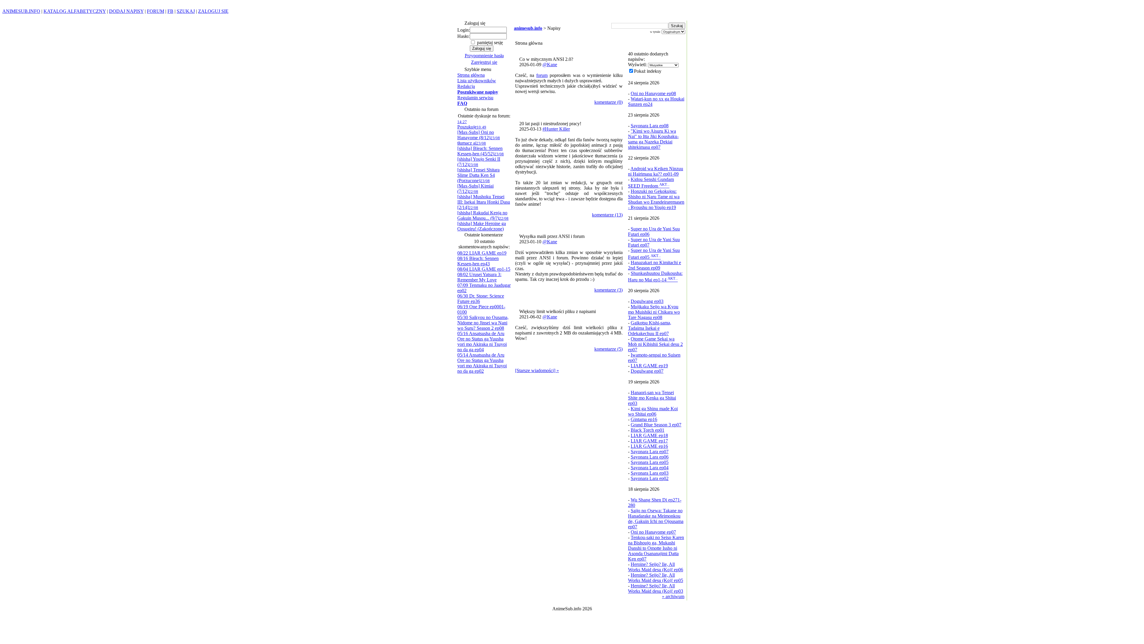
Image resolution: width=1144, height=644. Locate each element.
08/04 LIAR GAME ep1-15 (483, 269)
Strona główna (471, 75)
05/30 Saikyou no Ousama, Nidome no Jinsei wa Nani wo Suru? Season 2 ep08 (483, 323)
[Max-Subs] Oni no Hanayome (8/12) (475, 132)
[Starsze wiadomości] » (537, 370)
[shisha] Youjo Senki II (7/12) (480, 159)
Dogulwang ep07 (647, 371)
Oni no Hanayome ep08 (653, 93)
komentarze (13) (607, 214)
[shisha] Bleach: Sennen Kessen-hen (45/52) (480, 148)
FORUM (155, 11)
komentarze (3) (608, 289)
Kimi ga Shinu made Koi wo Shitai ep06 (653, 411)
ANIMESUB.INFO (21, 11)
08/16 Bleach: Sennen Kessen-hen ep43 (478, 261)
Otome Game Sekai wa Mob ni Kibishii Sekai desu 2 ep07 (655, 344)
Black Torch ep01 (647, 430)
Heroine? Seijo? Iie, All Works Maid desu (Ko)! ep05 (655, 577)
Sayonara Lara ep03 (650, 473)
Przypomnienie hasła (484, 55)
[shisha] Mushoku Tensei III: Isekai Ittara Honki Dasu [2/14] (483, 199)
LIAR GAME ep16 (649, 446)
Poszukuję (467, 124)
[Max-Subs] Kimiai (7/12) (475, 186)
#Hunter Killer (556, 128)
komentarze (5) (608, 349)
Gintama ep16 (644, 419)
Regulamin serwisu (475, 97)
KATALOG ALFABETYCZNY (74, 11)
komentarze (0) (608, 102)
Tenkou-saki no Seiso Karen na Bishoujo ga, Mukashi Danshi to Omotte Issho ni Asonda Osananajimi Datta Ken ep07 (656, 548)
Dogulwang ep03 (647, 301)
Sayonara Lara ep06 (650, 456)
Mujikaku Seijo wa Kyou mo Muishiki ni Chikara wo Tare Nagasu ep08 (654, 312)
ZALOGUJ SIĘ (213, 11)
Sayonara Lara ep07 (650, 451)
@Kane (550, 64)
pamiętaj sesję (489, 42)
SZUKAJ (186, 11)
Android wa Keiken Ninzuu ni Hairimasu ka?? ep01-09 (655, 171)
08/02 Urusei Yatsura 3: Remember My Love (479, 277)
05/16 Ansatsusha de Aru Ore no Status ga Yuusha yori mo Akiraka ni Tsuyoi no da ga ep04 (482, 341)
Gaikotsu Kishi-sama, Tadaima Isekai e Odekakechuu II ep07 (649, 328)
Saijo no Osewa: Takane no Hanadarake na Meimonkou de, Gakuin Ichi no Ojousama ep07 (655, 518)
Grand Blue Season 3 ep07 (656, 424)
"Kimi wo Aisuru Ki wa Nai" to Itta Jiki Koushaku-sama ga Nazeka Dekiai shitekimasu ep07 (653, 139)
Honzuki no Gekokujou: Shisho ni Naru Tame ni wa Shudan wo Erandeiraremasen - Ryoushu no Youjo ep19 (656, 199)
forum (542, 75)
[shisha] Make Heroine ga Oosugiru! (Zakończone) (483, 223)
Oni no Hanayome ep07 (653, 532)
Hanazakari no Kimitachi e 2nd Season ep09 (654, 265)
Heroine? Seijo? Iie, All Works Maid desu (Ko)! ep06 (655, 567)
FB (170, 11)
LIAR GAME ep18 (649, 435)
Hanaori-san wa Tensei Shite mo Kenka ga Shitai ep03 (652, 398)
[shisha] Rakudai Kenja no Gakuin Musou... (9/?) (482, 213)
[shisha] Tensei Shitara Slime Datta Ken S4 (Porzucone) (478, 172)
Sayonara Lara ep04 (650, 467)
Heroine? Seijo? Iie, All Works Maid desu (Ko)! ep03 (655, 588)
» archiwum (673, 596)
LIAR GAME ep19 (649, 365)
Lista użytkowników (476, 80)
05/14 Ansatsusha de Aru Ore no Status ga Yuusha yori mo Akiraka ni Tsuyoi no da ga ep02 (482, 363)
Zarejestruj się (484, 62)
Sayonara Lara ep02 (650, 478)
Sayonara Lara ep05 (650, 462)
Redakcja (466, 86)
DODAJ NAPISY (126, 11)
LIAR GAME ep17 (649, 440)
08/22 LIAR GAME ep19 (481, 253)
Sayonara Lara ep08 (650, 125)
